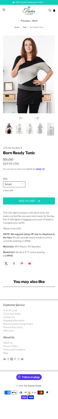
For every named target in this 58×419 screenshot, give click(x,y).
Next (34, 20)
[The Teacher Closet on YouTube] (22, 359)
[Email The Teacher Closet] (4, 359)
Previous (25, 20)
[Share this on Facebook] (14, 263)
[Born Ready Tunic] (29, 74)
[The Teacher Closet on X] (18, 359)
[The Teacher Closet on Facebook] (8, 359)
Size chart (8, 159)
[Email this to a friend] (30, 263)
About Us (8, 342)
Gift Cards (8, 330)
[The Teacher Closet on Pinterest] (15, 359)
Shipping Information (14, 320)
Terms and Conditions (14, 349)
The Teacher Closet (32, 386)
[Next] (36, 118)
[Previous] (21, 118)
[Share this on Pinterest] (22, 263)
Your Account (10, 310)
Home (17, 27)
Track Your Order (12, 313)
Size (5, 178)
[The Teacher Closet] (29, 10)
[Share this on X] (6, 263)
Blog (5, 352)
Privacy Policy (10, 346)
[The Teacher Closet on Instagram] (11, 359)
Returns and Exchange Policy (18, 323)
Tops (24, 27)
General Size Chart (12, 327)
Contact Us (9, 317)
